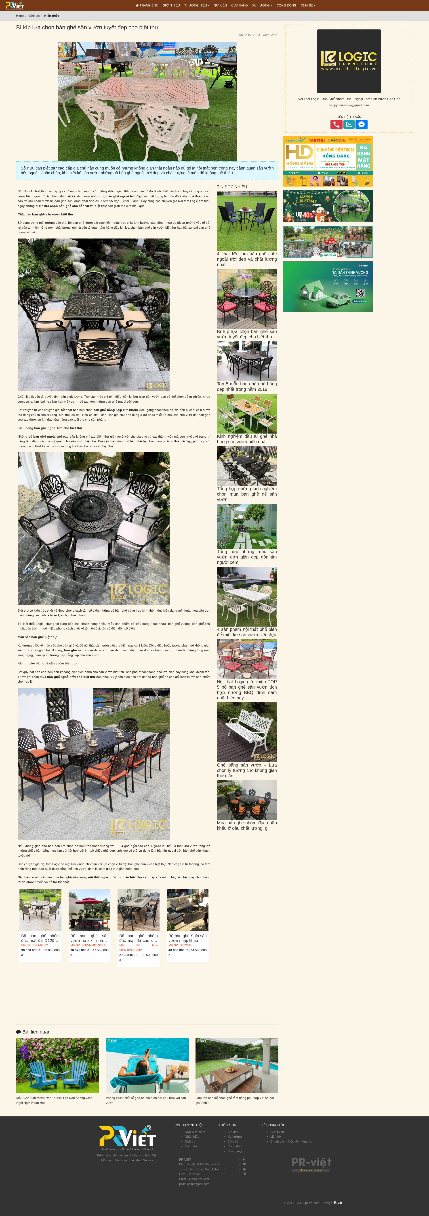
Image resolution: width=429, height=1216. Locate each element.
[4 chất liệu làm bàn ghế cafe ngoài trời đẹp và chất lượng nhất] (247, 221)
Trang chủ (148, 5)
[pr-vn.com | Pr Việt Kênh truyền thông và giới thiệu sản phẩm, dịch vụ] (15, 5)
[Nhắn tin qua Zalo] (349, 124)
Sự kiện (220, 5)
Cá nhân (191, 1146)
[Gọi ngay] (336, 124)
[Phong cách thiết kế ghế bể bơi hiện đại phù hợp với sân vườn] (57, 1065)
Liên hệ (275, 1136)
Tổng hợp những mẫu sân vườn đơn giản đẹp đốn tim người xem (247, 557)
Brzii (338, 1202)
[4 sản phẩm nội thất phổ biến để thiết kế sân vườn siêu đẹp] (247, 596)
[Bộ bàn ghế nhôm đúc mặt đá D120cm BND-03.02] (40, 910)
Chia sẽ (233, 1141)
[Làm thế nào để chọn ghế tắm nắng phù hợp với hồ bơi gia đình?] (147, 1065)
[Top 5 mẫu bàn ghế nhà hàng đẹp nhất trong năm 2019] (247, 361)
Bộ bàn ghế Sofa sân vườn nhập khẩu (187, 938)
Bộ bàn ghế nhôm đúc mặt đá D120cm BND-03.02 (40, 940)
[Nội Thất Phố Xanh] (328, 241)
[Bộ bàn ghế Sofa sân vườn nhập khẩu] (188, 910)
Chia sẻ (307, 5)
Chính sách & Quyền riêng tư (290, 1141)
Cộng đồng (286, 5)
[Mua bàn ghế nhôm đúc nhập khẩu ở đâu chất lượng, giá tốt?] (247, 800)
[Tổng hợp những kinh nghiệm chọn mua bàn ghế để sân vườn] (247, 466)
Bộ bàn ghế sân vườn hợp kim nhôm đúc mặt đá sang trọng (89, 943)
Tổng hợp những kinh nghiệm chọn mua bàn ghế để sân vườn (247, 494)
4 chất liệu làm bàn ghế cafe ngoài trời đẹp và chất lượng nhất (247, 259)
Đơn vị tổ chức (195, 1132)
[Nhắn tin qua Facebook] (361, 124)
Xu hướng (261, 5)
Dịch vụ (190, 1141)
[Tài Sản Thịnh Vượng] (328, 286)
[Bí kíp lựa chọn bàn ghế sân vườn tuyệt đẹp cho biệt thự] (247, 298)
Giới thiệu (171, 5)
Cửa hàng (239, 5)
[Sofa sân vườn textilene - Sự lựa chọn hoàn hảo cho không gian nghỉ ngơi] (237, 1065)
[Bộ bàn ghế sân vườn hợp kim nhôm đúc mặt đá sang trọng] (90, 910)
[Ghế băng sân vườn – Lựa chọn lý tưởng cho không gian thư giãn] (247, 732)
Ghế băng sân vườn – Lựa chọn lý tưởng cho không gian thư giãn (247, 770)
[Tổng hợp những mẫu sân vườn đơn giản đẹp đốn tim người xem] (247, 526)
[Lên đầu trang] (423, 1191)
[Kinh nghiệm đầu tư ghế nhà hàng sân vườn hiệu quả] (247, 413)
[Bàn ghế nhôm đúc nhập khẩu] (328, 206)
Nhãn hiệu (192, 1136)
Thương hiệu (195, 5)
